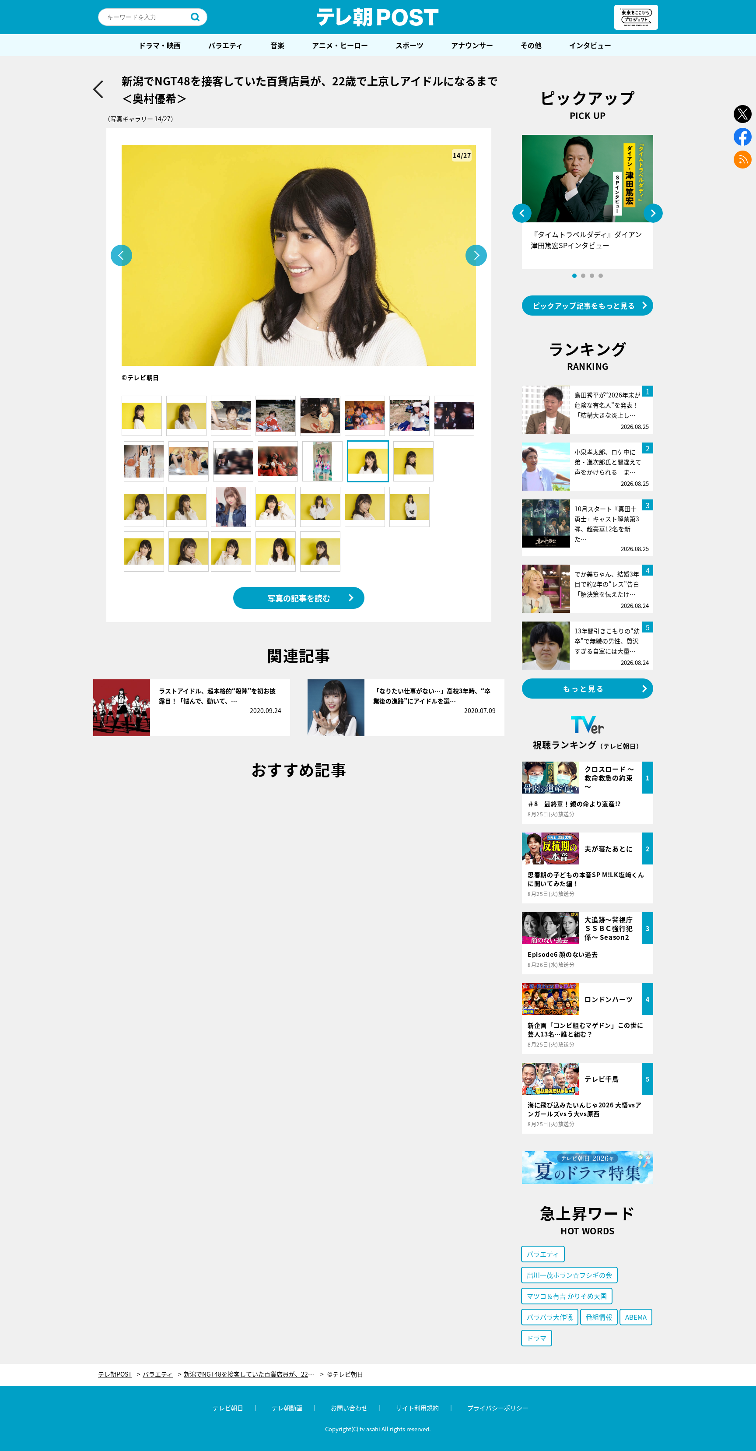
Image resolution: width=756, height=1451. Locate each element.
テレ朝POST (378, 17)
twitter (743, 114)
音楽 (277, 45)
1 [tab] (574, 276)
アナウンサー (472, 45)
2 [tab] (583, 276)
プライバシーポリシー (497, 1407)
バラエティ (225, 45)
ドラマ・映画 (160, 45)
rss (743, 160)
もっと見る (584, 688)
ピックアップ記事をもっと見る (584, 305)
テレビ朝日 (228, 1407)
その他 (531, 45)
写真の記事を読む (298, 598)
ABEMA (636, 1316)
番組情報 (599, 1316)
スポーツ (410, 45)
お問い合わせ (349, 1407)
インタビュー (590, 45)
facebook (743, 137)
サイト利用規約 (417, 1407)
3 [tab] (592, 276)
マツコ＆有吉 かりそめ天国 (567, 1295)
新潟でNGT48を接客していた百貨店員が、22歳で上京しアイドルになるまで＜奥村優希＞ (254, 1374)
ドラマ (536, 1337)
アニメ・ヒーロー (340, 45)
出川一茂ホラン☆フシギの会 (569, 1274)
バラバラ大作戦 (550, 1316)
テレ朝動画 (287, 1407)
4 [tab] (600, 276)
